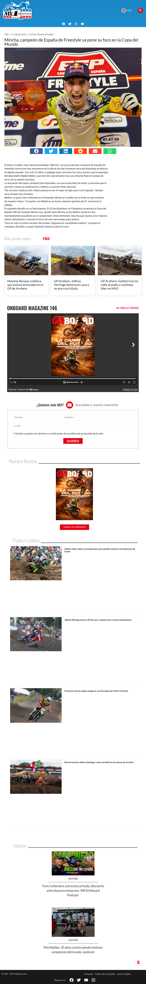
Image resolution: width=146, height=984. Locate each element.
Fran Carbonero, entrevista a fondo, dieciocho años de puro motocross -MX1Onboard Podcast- (73, 890)
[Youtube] (82, 24)
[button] (36, 151)
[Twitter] (70, 24)
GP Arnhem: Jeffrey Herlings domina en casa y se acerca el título (71, 284)
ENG (129, 10)
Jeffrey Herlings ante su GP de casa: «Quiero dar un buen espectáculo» (98, 620)
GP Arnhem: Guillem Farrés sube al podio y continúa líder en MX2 (119, 284)
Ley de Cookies (124, 974)
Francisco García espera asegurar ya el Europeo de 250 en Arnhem (96, 691)
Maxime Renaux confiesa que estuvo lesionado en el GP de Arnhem (25, 284)
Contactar (88, 974)
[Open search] (140, 10)
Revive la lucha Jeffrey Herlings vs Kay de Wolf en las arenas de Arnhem (99, 762)
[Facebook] (63, 24)
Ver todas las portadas (127, 308)
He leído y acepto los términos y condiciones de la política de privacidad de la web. (59, 433)
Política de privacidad (105, 974)
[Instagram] (76, 24)
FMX (6, 34)
